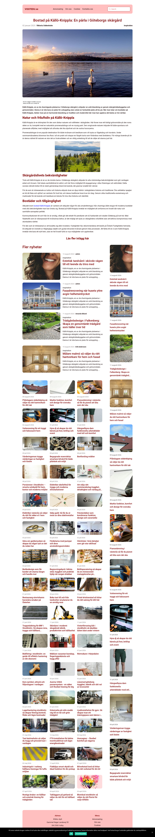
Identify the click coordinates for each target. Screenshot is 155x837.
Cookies (77, 9)
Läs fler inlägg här (77, 238)
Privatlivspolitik (81, 834)
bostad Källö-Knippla (42, 206)
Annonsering (58, 9)
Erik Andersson (80, 347)
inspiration (128, 25)
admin (77, 254)
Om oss (68, 9)
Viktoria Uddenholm (45, 25)
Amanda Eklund (81, 314)
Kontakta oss (87, 9)
